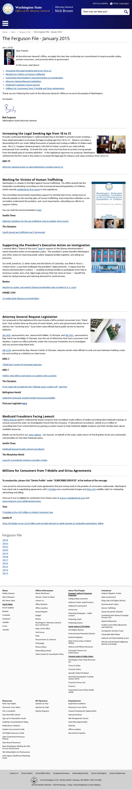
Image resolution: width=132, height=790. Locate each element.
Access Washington (99, 773)
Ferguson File (24, 32)
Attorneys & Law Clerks (77, 707)
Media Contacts (8, 593)
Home (4, 32)
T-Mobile (51, 489)
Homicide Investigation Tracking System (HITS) (80, 678)
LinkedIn (5, 622)
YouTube (5, 630)
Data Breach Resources (11, 743)
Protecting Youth (74, 619)
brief (40, 249)
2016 (5, 563)
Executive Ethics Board (11, 715)
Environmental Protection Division (81, 634)
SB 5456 (6, 335)
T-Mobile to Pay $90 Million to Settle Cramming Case (27, 512)
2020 (5, 550)
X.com (4, 626)
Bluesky (5, 611)
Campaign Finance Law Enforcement (77, 652)
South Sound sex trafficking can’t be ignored (23, 232)
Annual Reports (41, 612)
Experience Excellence (77, 704)
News (13, 32)
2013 (5, 573)
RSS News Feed (8, 601)
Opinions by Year (41, 704)
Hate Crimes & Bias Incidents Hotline (79, 642)
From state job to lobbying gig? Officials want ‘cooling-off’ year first (34, 387)
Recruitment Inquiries (76, 733)
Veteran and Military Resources (80, 647)
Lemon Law (72, 610)
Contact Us (39, 601)
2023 (5, 543)
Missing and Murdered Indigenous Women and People (114, 643)
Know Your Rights (9, 704)
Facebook (6, 615)
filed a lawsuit (10, 420)
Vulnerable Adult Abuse (110, 635)
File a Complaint (8, 711)
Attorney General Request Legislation (23, 81)
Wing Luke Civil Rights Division (113, 601)
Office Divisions (41, 604)
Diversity (71, 726)
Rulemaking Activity (43, 651)
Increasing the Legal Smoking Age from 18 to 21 (29, 71)
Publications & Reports (11, 726)
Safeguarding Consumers (78, 599)
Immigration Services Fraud (112, 631)
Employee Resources (61, 773)
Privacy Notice (41, 647)
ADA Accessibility (100, 3)
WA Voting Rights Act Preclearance (16, 752)
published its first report (28, 189)
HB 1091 (69, 335)
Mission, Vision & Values (45, 597)
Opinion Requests (42, 711)
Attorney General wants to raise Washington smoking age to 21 (32, 167)
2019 (5, 553)
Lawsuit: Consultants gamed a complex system (24, 460)
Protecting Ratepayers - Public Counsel (80, 614)
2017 (5, 560)
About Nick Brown (42, 593)
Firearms (71, 686)
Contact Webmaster (117, 773)
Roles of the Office (42, 629)
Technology (39, 643)
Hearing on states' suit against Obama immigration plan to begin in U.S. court (39, 287)
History (38, 619)
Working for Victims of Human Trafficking (25, 74)
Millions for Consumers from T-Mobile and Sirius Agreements (35, 88)
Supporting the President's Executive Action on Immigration (34, 78)
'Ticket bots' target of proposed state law (22, 365)
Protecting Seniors (75, 623)
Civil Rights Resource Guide (13, 733)
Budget (38, 616)
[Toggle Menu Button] (5, 23)
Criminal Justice (74, 669)
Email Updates (8, 608)
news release (35, 435)
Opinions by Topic (42, 707)
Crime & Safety (74, 666)
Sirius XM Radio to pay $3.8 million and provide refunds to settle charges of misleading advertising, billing (53, 523)
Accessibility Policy (43, 773)
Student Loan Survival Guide (13, 729)
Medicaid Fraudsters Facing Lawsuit (23, 85)
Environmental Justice (110, 604)
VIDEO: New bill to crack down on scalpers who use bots (29, 376)
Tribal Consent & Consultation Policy (49, 654)
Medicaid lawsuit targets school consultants (23, 449)
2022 (5, 547)
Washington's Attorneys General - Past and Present (48, 624)
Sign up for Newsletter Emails (14, 719)
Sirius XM (91, 489)
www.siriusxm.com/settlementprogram (21, 501)
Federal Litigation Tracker (111, 593)
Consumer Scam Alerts (11, 707)
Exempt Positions (75, 715)
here (39, 210)
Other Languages (121, 3)
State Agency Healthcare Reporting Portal (16, 757)
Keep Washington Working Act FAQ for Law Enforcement (16, 747)
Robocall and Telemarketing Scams (115, 638)
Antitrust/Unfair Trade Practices (81, 602)
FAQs (37, 636)
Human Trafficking (108, 608)
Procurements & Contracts (45, 640)
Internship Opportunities (78, 722)
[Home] (8, 8)
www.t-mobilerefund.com (72, 498)
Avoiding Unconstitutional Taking (15, 722)
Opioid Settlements (109, 621)
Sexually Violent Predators (78, 673)
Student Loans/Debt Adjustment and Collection (114, 626)
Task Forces (39, 632)
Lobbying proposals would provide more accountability (28, 398)
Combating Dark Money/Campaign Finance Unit (114, 617)
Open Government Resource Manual (13, 738)
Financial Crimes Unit (76, 683)
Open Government (108, 597)
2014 (5, 570)
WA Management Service (78, 719)
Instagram (6, 619)
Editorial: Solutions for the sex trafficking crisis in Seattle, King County (35, 221)
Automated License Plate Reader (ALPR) (81, 691)
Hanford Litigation (75, 637)
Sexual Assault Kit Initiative (112, 612)
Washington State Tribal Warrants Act (81, 661)
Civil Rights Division (76, 630)
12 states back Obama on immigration (20, 298)
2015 (5, 567)
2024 (5, 540)
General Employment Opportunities (82, 711)
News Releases (8, 597)
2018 (5, 557)
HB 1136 (6, 350)
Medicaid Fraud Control (77, 606)
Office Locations (41, 608)
